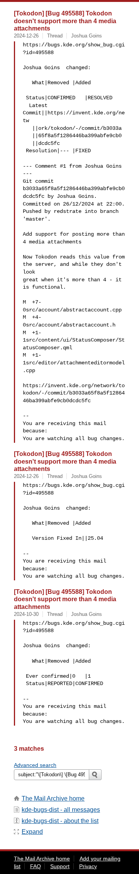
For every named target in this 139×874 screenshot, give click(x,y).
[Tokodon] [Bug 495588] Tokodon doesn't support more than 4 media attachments (65, 21)
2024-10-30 (26, 614)
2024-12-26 (26, 36)
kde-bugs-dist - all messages (61, 809)
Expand (32, 831)
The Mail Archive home (53, 798)
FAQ (35, 866)
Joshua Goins (86, 36)
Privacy (88, 866)
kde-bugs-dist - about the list (60, 821)
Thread (55, 36)
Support (60, 866)
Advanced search (35, 765)
